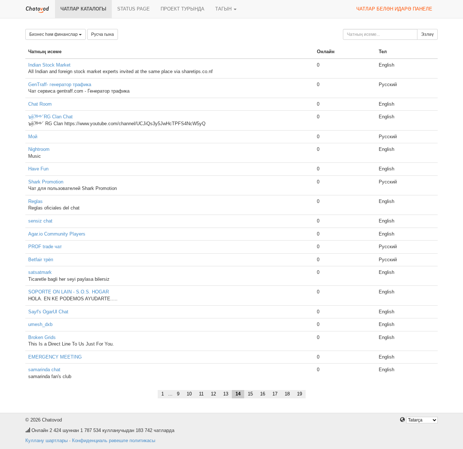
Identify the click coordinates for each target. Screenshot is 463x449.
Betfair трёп (40, 259)
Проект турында (182, 9)
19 (299, 394)
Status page (133, 9)
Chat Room (40, 104)
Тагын (224, 9)
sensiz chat (40, 221)
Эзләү (427, 34)
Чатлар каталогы (83, 9)
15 (250, 394)
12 (213, 394)
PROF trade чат (45, 246)
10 (189, 394)
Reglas (35, 201)
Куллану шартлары (46, 440)
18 (287, 394)
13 (225, 394)
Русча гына (102, 34)
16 (262, 394)
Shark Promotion (45, 182)
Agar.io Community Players (56, 234)
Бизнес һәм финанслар (54, 34)
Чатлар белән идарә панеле (394, 9)
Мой (32, 136)
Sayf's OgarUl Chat (48, 311)
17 (274, 394)
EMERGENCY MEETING (55, 357)
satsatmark (40, 272)
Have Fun (38, 168)
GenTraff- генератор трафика (59, 84)
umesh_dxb (40, 324)
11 (201, 394)
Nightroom (39, 149)
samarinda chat (44, 369)
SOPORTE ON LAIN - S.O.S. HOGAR (68, 292)
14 (238, 394)
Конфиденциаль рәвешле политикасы (113, 440)
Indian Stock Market (49, 65)
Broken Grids (42, 337)
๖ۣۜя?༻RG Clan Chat (50, 116)
